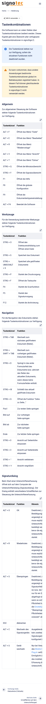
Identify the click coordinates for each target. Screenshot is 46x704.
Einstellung (39, 607)
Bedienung (15, 11)
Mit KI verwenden (12, 18)
